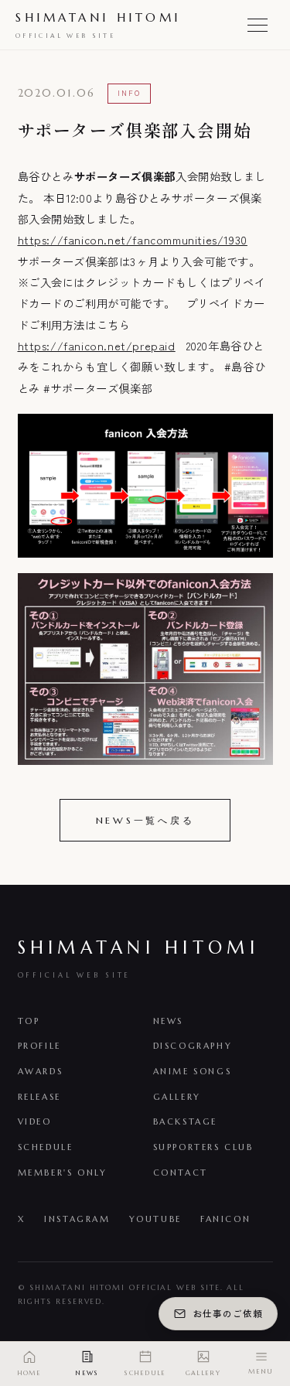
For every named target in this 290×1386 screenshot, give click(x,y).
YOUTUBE (155, 1219)
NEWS (168, 1021)
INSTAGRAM (77, 1219)
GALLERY (177, 1096)
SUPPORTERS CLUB (203, 1147)
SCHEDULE (45, 1147)
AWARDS (40, 1071)
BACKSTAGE (185, 1121)
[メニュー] (258, 25)
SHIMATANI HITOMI (98, 24)
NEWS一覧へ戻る (145, 820)
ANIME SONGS (192, 1071)
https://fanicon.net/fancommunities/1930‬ (132, 239)
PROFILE (39, 1045)
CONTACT (180, 1172)
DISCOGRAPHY (193, 1045)
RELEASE (39, 1096)
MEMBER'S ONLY (62, 1172)
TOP (29, 1021)
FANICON (225, 1219)
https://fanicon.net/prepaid (97, 345)
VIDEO (35, 1121)
